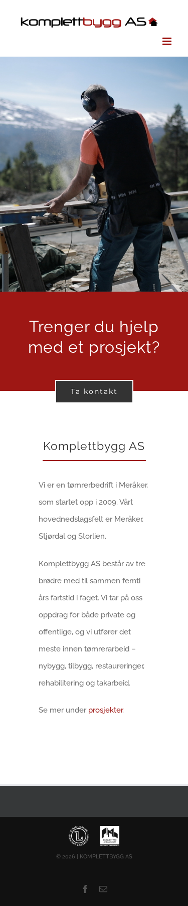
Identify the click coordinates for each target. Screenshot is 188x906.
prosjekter (105, 709)
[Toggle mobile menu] (167, 40)
